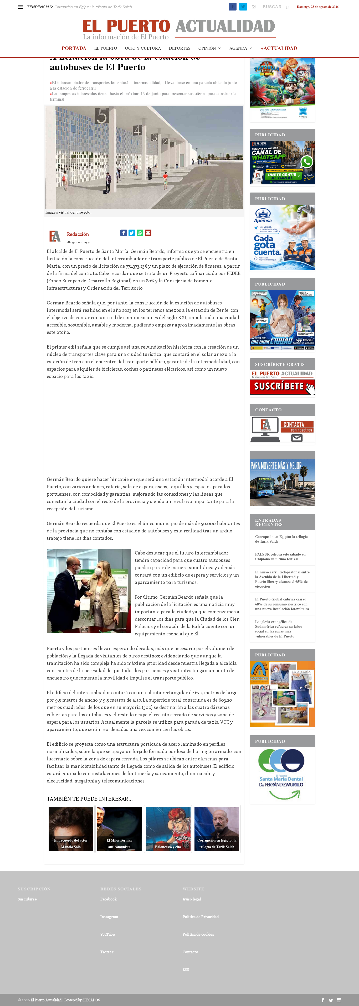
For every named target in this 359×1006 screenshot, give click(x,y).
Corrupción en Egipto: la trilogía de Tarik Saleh (281, 539)
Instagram (109, 916)
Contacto (190, 951)
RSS (186, 969)
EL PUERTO (105, 48)
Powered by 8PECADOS (82, 1000)
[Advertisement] (144, 424)
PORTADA (74, 49)
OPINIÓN (207, 48)
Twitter (107, 951)
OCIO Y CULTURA (143, 48)
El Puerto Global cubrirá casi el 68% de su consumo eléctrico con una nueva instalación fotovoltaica (282, 603)
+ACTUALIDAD (279, 49)
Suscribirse (27, 898)
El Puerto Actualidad (46, 1000)
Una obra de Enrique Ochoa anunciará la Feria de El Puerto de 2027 (111, 7)
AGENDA (238, 48)
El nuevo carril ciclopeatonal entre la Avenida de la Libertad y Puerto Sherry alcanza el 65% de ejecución (282, 579)
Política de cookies (198, 934)
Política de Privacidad (201, 916)
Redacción (78, 234)
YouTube (107, 934)
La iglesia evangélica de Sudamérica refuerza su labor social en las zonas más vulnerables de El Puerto (278, 629)
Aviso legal (192, 898)
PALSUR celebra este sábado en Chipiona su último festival (280, 556)
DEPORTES (180, 48)
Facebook (108, 898)
